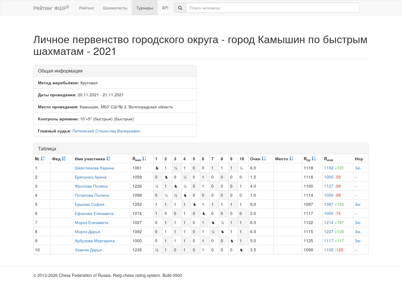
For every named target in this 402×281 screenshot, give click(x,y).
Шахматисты (115, 8)
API (165, 8)
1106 (333, 250)
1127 (332, 186)
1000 (332, 177)
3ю (358, 168)
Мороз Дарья (87, 231)
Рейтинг (86, 8)
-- (356, 177)
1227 (334, 231)
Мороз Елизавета (91, 222)
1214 (334, 222)
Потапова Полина (92, 195)
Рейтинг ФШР (51, 7)
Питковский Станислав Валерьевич (106, 131)
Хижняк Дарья (88, 250)
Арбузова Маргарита (95, 240)
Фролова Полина (91, 186)
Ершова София (89, 204)
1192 (334, 168)
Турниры (144, 8)
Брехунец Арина (91, 177)
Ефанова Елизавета (94, 213)
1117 (334, 240)
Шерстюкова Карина (94, 168)
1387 (334, 204)
